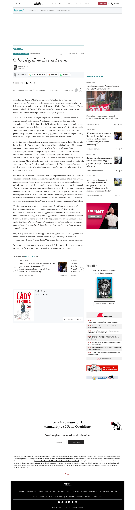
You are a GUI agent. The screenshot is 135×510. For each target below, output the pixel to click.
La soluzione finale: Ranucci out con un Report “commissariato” (102, 87)
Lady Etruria (41, 291)
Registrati (76, 442)
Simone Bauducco (94, 195)
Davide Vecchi (23, 66)
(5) (121, 170)
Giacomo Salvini (26, 275)
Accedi (59, 442)
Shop (77, 3)
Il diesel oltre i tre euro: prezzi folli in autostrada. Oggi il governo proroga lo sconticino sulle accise (99, 162)
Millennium (62, 3)
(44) (121, 124)
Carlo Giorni (76, 275)
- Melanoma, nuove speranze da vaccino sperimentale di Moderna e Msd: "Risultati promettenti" (103, 321)
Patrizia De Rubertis (94, 171)
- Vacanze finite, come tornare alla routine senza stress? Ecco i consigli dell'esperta (103, 331)
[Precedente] (15, 269)
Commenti (19, 83)
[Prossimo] (81, 269)
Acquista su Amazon (72, 319)
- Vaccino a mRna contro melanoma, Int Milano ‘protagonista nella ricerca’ (103, 326)
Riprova (67, 474)
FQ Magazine (71, 3)
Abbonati (102, 4)
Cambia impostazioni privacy (60, 491)
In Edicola (55, 3)
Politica (18, 49)
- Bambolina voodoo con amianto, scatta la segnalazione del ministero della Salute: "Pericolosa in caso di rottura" (103, 337)
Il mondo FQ (83, 4)
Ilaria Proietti (92, 124)
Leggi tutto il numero (104, 304)
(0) (66, 275)
